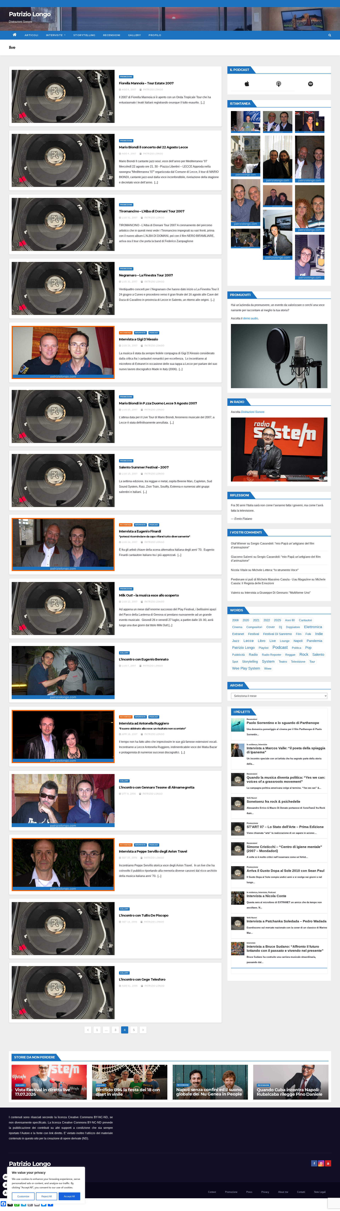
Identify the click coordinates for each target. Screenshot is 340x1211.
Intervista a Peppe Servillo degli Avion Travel (153, 851)
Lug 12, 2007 (130, 602)
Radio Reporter (271, 654)
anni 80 (290, 620)
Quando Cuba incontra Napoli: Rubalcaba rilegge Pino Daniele (289, 1092)
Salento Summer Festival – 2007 (144, 467)
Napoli (298, 641)
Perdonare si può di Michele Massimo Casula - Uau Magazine (271, 579)
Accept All (69, 1196)
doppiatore (293, 627)
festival (253, 634)
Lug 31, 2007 (130, 217)
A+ (5, 1177)
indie (319, 634)
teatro (283, 661)
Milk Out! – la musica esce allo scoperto (149, 595)
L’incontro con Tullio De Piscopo (143, 915)
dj (280, 627)
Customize (23, 1196)
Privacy (265, 1192)
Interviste (55, 35)
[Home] (15, 35)
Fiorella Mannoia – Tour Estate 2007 (146, 83)
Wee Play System (246, 668)
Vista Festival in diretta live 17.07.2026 (42, 1092)
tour (312, 661)
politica (296, 647)
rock (303, 654)
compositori (254, 627)
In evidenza (125, 333)
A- (5, 1193)
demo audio (250, 318)
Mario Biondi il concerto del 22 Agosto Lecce (153, 147)
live (273, 641)
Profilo (155, 35)
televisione (298, 661)
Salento (318, 654)
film (298, 634)
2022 (267, 620)
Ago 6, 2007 (129, 89)
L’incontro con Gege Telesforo (142, 979)
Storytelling (84, 35)
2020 (246, 620)
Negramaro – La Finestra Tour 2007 (146, 275)
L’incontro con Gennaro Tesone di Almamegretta (156, 787)
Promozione (126, 77)
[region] (46, 1185)
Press (249, 1192)
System (268, 661)
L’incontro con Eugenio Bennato (143, 659)
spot (235, 661)
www (267, 668)
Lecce (248, 641)
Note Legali (320, 1192)
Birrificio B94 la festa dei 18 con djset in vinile (128, 1092)
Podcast (153, 333)
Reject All (46, 1196)
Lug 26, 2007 (130, 345)
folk (308, 634)
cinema (237, 627)
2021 (256, 620)
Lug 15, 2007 (130, 474)
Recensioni (111, 35)
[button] (329, 35)
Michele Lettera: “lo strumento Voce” (275, 570)
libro (261, 641)
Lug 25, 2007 (130, 410)
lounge (285, 640)
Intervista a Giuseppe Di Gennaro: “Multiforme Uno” (278, 592)
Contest (212, 1192)
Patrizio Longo (29, 14)
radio (253, 654)
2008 (235, 620)
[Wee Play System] (279, 450)
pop (308, 648)
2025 (277, 620)
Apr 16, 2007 (130, 734)
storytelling (250, 661)
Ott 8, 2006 (129, 794)
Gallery (134, 35)
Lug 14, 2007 (130, 542)
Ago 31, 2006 (130, 986)
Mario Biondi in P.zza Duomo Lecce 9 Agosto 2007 (158, 403)
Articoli (31, 35)
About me (283, 1192)
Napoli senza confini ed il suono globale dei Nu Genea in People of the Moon (209, 1094)
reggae (290, 654)
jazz (235, 641)
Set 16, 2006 (129, 922)
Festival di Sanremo (277, 634)
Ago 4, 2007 (129, 153)
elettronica (313, 627)
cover (270, 627)
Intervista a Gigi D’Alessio (138, 339)
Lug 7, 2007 (129, 666)
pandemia (314, 641)
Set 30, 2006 (129, 858)
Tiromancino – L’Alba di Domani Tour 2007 (151, 211)
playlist (263, 648)
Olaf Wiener (238, 543)
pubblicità (238, 654)
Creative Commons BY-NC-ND (81, 1122)
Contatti (301, 1192)
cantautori (305, 620)
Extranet (238, 634)
